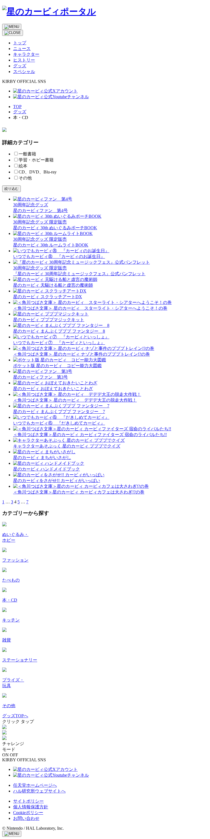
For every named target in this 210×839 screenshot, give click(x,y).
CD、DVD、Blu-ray (38, 172)
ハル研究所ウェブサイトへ (39, 791)
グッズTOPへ (15, 715)
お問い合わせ (26, 818)
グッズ (19, 111)
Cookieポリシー (28, 812)
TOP (17, 106)
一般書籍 (27, 154)
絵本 (23, 166)
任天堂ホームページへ (35, 785)
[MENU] (11, 27)
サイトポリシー (28, 801)
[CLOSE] (12, 33)
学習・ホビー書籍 (36, 160)
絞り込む (11, 189)
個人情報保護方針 (30, 807)
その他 (25, 178)
